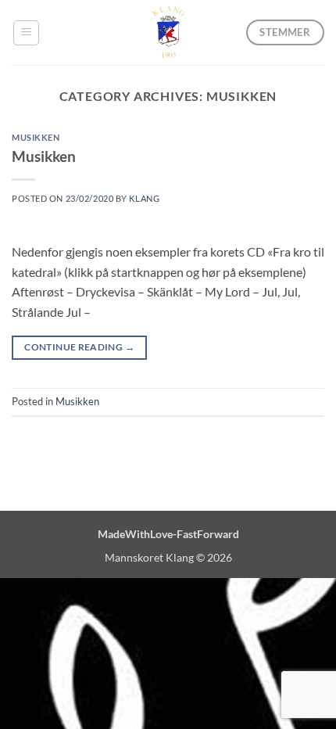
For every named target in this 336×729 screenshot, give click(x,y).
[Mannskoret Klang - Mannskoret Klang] (168, 32)
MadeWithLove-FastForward (168, 533)
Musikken (35, 137)
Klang (144, 198)
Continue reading (79, 347)
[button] (26, 32)
